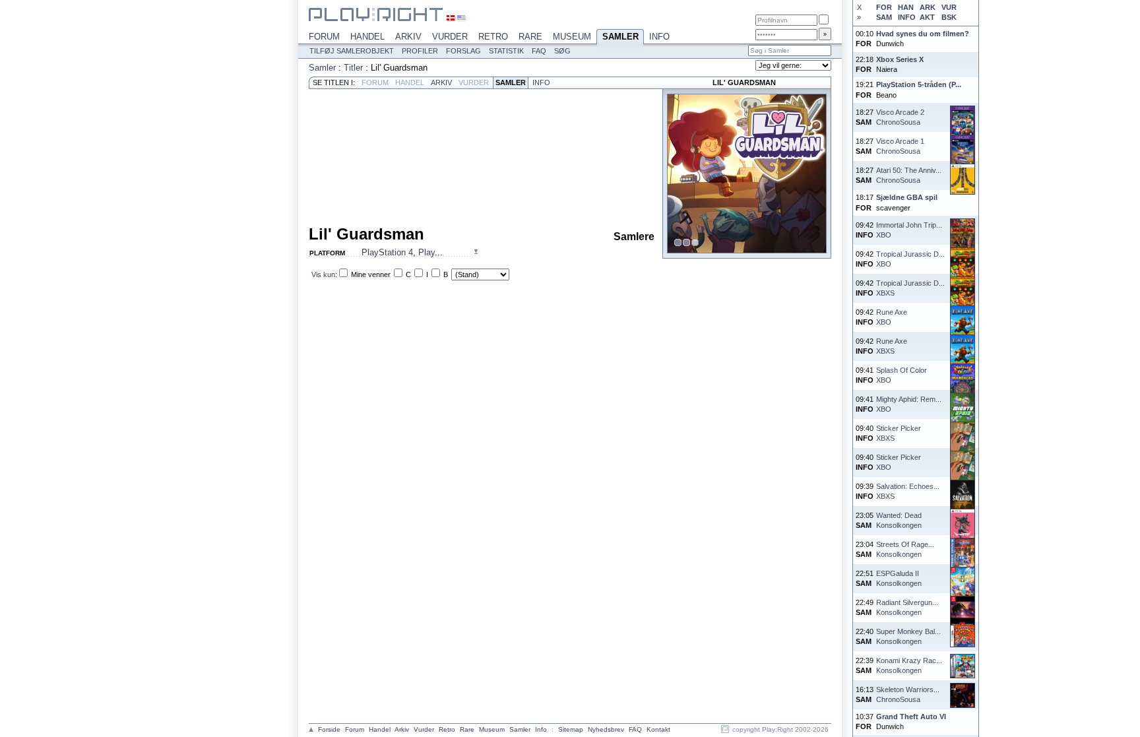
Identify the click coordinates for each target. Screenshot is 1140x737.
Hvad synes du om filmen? (922, 34)
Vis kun (323, 274)
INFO (906, 17)
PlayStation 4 (387, 252)
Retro (493, 37)
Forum (324, 37)
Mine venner (371, 274)
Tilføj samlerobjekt (351, 51)
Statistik (506, 51)
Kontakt (658, 729)
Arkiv (408, 37)
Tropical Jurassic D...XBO (910, 259)
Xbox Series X (900, 59)
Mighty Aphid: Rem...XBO (908, 404)
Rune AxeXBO (891, 317)
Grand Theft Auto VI (911, 717)
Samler (620, 37)
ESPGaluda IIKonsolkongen (899, 578)
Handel (367, 37)
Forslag (463, 51)
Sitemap (570, 729)
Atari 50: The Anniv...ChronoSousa (908, 175)
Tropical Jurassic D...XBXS (910, 288)
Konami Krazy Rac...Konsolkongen (909, 665)
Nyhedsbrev (606, 729)
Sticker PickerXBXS (898, 433)
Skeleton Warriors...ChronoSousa (907, 694)
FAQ (539, 51)
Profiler (420, 51)
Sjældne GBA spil (906, 197)
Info (659, 37)
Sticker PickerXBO (898, 462)
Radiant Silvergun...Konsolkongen (907, 607)
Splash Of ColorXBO (901, 375)
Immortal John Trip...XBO (909, 230)
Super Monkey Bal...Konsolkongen (908, 636)
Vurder (450, 37)
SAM (884, 17)
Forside (329, 729)
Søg (562, 51)
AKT (927, 17)
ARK (927, 7)
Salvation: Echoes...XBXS (907, 491)
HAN (906, 7)
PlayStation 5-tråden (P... (918, 84)
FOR (884, 7)
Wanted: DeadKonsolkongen (899, 520)
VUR (949, 7)
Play (426, 252)
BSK (949, 17)
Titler (353, 68)
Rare (530, 37)
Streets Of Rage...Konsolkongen (905, 549)
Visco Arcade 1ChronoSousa (900, 146)
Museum (572, 37)
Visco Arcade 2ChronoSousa (900, 117)
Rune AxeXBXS (891, 346)
